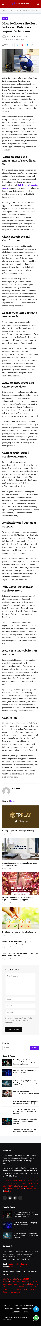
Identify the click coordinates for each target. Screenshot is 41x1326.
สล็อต (36, 1181)
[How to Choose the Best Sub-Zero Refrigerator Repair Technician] (20, 61)
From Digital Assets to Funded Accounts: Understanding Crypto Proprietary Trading (25, 1062)
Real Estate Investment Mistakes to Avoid (19, 932)
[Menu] (3, 3)
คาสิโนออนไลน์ (32, 1282)
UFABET (6, 1181)
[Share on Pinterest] (22, 45)
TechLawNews (7, 1319)
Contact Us (17, 1306)
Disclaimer (9, 1309)
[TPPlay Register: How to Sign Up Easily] (20, 816)
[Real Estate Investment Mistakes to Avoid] (20, 918)
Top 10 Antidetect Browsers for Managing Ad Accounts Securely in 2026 (25, 1111)
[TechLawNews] (20, 4)
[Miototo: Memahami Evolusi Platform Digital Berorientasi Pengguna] (20, 883)
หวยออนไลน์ (20, 1189)
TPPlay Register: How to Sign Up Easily (18, 831)
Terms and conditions (24, 1309)
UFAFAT (16, 1183)
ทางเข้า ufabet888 (16, 1181)
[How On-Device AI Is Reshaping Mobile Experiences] (7, 1072)
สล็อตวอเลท (30, 1183)
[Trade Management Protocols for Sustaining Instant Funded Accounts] (7, 1121)
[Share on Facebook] (12, 45)
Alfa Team (12, 36)
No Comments (8, 39)
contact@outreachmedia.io (18, 1264)
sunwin (5, 1189)
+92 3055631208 (15, 1267)
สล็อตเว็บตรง (28, 1181)
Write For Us (16, 1312)
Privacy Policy (29, 1306)
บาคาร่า (26, 1186)
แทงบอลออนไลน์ (31, 1189)
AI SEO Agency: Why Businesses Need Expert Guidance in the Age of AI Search (25, 1083)
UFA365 (6, 1287)
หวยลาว (13, 1282)
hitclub (11, 1189)
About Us (7, 1306)
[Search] (37, 3)
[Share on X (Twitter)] (17, 45)
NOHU (10, 1186)
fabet (11, 1191)
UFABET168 (27, 1279)
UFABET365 (7, 1289)
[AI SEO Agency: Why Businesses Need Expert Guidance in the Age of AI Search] (7, 1083)
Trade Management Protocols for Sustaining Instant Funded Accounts (25, 1121)
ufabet (23, 1183)
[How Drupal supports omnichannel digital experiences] (7, 1093)
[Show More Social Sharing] (32, 45)
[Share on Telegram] (27, 45)
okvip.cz (6, 1282)
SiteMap (27, 1312)
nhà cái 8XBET (23, 1284)
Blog (5, 18)
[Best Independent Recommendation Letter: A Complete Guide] (20, 849)
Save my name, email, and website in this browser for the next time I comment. (19, 1020)
